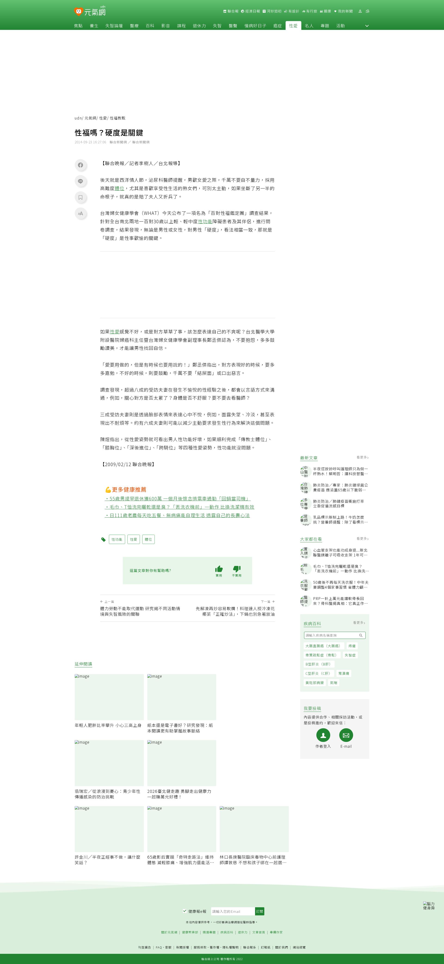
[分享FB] (80, 165)
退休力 (199, 25)
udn (78, 118)
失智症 (350, 655)
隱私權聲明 (230, 947)
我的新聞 (345, 11)
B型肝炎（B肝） (319, 664)
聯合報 (233, 11)
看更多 (362, 457)
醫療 (134, 25)
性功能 (205, 221)
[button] (367, 25)
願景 (327, 11)
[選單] (367, 11)
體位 (119, 188)
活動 (340, 25)
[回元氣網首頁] (95, 11)
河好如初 (274, 11)
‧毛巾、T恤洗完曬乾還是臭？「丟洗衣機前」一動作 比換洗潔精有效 (180, 506)
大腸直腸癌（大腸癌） (323, 645)
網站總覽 (299, 947)
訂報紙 (266, 947)
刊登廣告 (144, 947)
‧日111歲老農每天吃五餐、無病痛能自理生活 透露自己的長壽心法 (177, 515)
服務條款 (200, 947)
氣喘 (333, 682)
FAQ (159, 947)
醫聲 (233, 25)
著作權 (214, 947)
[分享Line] (80, 181)
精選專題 (209, 932)
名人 (309, 25)
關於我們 (281, 947)
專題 (325, 25)
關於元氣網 (169, 932)
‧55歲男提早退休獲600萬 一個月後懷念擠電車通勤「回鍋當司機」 (178, 498)
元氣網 (90, 118)
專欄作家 (276, 932)
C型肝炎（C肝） (318, 673)
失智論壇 (114, 25)
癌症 (277, 25)
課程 (181, 25)
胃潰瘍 (343, 673)
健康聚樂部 (190, 932)
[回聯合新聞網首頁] (78, 11)
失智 (217, 25)
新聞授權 (182, 947)
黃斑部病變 (314, 682)
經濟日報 (252, 11)
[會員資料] (360, 11)
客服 (168, 947)
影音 (165, 25)
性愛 (293, 25)
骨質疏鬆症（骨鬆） (322, 655)
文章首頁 (258, 932)
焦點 (78, 25)
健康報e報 (197, 911)
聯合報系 (249, 947)
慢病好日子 (255, 25)
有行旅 (311, 11)
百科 (150, 25)
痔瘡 (352, 645)
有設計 (293, 11)
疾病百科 (226, 932)
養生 (94, 25)
